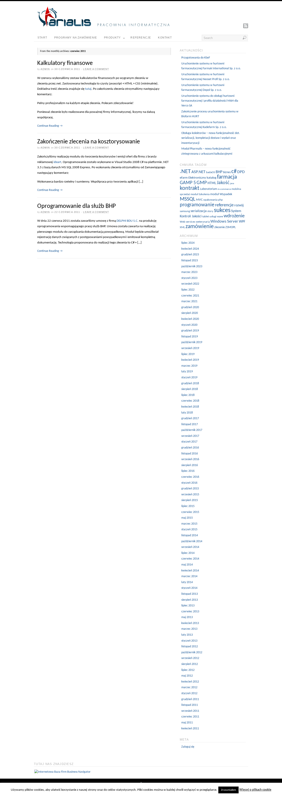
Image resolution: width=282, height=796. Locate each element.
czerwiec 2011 (190, 716)
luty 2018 (187, 412)
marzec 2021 (189, 301)
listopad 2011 (189, 705)
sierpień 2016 (189, 465)
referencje (224, 205)
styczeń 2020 (189, 325)
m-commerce (224, 189)
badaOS (210, 172)
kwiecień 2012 (190, 681)
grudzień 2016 (190, 447)
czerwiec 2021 (190, 295)
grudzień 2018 (190, 383)
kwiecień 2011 (190, 728)
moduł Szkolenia (200, 194)
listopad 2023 (189, 260)
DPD (241, 172)
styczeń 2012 (189, 693)
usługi (213, 216)
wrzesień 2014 (190, 547)
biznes (227, 172)
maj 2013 (187, 617)
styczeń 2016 (189, 483)
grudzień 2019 (190, 330)
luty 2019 (187, 371)
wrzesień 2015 (190, 494)
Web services (187, 221)
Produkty (112, 37)
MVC (199, 199)
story (210, 211)
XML (182, 227)
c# (234, 172)
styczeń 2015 (189, 529)
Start (42, 37)
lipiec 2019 (188, 354)
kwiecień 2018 (190, 406)
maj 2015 (187, 518)
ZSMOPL (230, 227)
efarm (184, 177)
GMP (202, 182)
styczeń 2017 (189, 441)
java (232, 183)
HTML (212, 183)
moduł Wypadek (221, 194)
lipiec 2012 (188, 670)
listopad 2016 (189, 453)
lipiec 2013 (188, 605)
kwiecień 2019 (190, 360)
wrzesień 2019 (190, 348)
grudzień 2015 (190, 488)
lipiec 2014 (188, 553)
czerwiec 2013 (190, 611)
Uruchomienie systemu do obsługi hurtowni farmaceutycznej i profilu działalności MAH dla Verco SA (209, 101)
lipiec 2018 (188, 395)
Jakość (223, 183)
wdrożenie (234, 216)
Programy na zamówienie (75, 37)
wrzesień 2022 (190, 283)
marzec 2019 (189, 366)
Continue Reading (50, 126)
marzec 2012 (189, 687)
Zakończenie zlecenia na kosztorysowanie (88, 142)
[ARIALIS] (103, 26)
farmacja (227, 177)
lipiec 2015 (188, 506)
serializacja (199, 211)
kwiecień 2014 (190, 570)
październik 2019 (191, 342)
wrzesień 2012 (190, 658)
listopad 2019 (189, 336)
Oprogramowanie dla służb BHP (76, 206)
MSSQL (187, 199)
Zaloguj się (187, 746)
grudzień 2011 (190, 699)
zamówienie (200, 226)
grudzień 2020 (190, 307)
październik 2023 (191, 266)
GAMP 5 (188, 183)
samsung (185, 211)
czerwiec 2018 (190, 401)
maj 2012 (187, 675)
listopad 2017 (189, 424)
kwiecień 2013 (190, 623)
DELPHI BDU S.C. (127, 221)
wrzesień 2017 (190, 436)
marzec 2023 (189, 272)
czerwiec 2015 (190, 512)
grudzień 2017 (190, 418)
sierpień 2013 (189, 600)
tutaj (88, 89)
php (220, 199)
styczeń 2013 (189, 640)
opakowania (210, 199)
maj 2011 (187, 722)
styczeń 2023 (189, 278)
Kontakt (165, 37)
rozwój (239, 205)
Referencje (140, 37)
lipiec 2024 (188, 243)
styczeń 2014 (189, 588)
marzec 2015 (189, 523)
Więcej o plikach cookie (255, 790)
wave (220, 216)
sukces (222, 210)
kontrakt (189, 188)
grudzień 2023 (190, 254)
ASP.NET (198, 172)
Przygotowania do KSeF (195, 57)
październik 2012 (191, 652)
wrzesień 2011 (190, 711)
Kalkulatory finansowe (65, 63)
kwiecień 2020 (190, 319)
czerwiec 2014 (190, 558)
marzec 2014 (189, 576)
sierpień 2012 (189, 664)
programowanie (197, 205)
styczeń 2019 (189, 377)
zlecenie (219, 227)
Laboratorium (208, 189)
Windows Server (224, 222)
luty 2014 (187, 582)
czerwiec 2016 (190, 477)
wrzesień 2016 (190, 459)
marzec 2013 (189, 629)
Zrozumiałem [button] (228, 790)
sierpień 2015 (189, 500)
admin (45, 69)
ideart (57, 162)
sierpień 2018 (189, 389)
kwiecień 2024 (190, 249)
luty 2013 (187, 635)
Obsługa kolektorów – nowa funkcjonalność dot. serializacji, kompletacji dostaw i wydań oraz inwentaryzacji (210, 138)
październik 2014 (191, 541)
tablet (205, 216)
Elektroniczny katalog (202, 177)
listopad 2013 (189, 594)
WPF (242, 221)
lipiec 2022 (188, 289)
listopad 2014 (189, 535)
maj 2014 (187, 564)
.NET (185, 171)
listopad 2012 (189, 646)
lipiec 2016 (188, 471)
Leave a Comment (96, 69)
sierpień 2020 (189, 313)
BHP (219, 172)
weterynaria (203, 221)
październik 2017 (191, 430)
